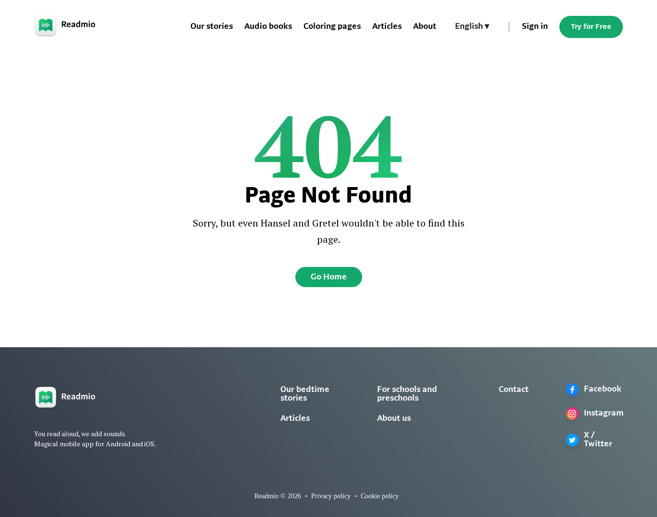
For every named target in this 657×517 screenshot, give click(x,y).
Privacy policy (331, 496)
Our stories (211, 27)
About (424, 27)
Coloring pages (332, 27)
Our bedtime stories (304, 394)
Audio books (268, 27)
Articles (387, 27)
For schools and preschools (407, 394)
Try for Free (591, 27)
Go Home (329, 277)
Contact (514, 390)
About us (394, 419)
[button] (472, 27)
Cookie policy (380, 496)
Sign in (535, 27)
